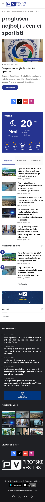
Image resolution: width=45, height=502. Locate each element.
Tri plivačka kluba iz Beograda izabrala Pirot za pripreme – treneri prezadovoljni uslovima (30, 187)
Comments (36, 160)
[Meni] (3, 5)
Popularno (21, 160)
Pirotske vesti (17, 481)
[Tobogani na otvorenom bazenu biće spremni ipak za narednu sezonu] (8, 431)
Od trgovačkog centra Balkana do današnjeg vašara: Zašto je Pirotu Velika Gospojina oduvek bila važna (29, 231)
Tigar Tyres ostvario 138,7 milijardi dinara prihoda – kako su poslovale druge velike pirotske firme (29, 172)
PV (5, 65)
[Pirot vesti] (16, 4)
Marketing (12, 490)
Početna (6, 11)
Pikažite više (22, 284)
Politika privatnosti (23, 490)
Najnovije (8, 160)
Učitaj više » (10, 87)
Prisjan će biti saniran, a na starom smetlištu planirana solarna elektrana (30, 200)
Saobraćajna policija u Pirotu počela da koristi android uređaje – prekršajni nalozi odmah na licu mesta (30, 214)
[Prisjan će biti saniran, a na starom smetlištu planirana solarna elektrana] (9, 201)
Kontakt (34, 490)
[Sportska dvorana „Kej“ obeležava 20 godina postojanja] (36, 431)
